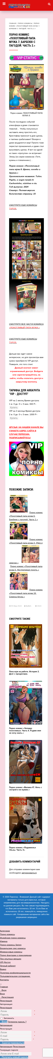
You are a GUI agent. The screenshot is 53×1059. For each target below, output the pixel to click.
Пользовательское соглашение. (15, 976)
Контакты (4, 980)
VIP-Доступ (5, 962)
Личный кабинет (8, 966)
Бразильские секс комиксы (13, 948)
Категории (5, 931)
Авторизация (6, 1025)
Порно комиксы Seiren (10, 945)
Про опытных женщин (10, 959)
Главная (12, 23)
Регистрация (6, 1007)
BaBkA (28, 606)
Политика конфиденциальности (15, 973)
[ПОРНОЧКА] (26, 6)
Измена (3, 941)
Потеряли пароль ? (17, 1022)
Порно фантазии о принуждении (16, 955)
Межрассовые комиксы (11, 952)
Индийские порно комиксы (13, 938)
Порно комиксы (25, 23)
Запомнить (9, 1018)
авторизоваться (29, 873)
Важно (3, 969)
